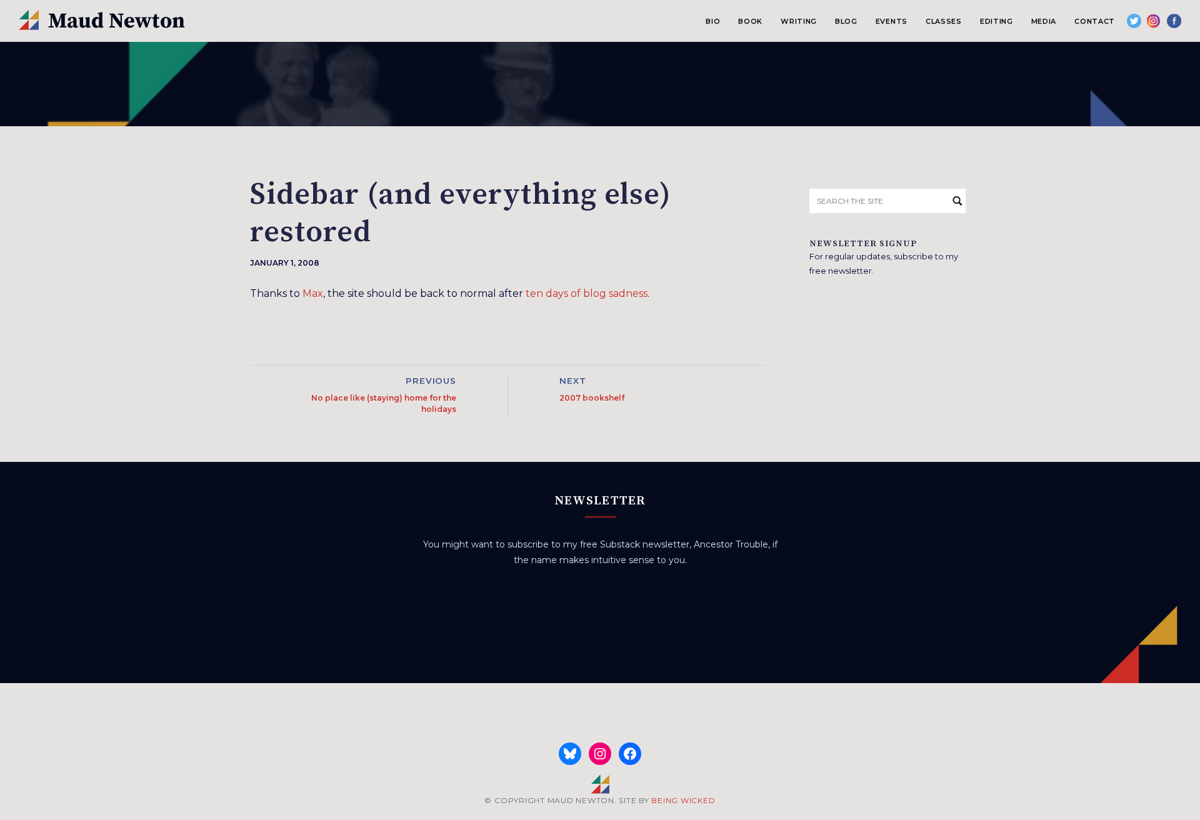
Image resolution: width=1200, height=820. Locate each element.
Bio (713, 21)
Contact (1094, 21)
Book (750, 21)
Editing (996, 21)
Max (312, 293)
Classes (944, 21)
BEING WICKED (683, 800)
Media (1043, 21)
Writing (799, 21)
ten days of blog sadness (587, 293)
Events (892, 21)
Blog (846, 21)
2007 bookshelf (591, 397)
